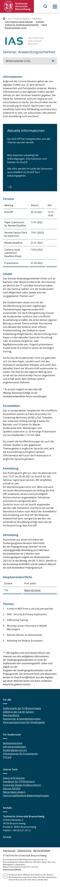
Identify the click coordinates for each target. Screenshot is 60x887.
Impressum (9, 850)
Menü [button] (55, 6)
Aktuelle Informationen (26, 130)
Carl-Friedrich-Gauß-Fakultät (19, 21)
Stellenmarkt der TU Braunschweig (22, 708)
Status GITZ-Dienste (14, 778)
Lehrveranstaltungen (14, 746)
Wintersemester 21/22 (16, 27)
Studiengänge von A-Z (15, 750)
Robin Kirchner (32, 590)
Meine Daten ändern (14, 792)
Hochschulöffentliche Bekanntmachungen (26, 795)
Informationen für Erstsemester (20, 753)
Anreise (7, 836)
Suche (45, 6)
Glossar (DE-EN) (11, 788)
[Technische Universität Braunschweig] (17, 6)
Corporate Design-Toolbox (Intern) (22, 785)
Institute (40, 21)
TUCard (7, 757)
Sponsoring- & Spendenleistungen (21, 718)
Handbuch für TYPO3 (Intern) (19, 781)
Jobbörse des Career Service (18, 711)
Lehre (44, 24)
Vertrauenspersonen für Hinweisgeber (24, 722)
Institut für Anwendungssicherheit (22, 24)
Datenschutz (24, 850)
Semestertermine (12, 743)
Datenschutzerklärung (12, 869)
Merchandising (11, 715)
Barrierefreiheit (41, 850)
